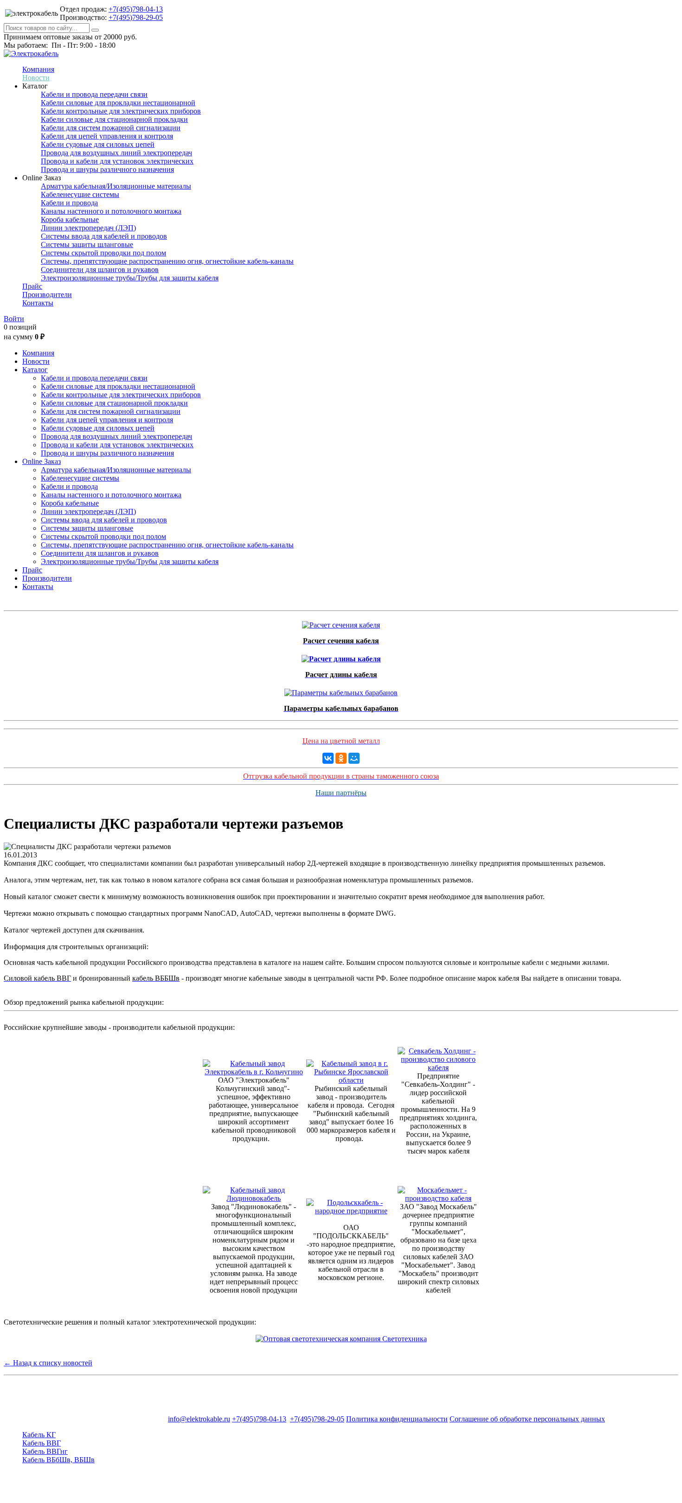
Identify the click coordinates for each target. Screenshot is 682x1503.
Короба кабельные (70, 219)
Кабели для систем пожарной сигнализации (110, 128)
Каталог (35, 370)
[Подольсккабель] (351, 1211)
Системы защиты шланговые (87, 244)
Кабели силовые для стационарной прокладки (114, 119)
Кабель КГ (39, 1435)
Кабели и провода (69, 203)
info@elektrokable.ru (199, 1419)
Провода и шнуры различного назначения (107, 169)
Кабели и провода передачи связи (94, 94)
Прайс (32, 286)
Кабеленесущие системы (80, 194)
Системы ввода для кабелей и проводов (104, 236)
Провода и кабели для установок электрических (117, 161)
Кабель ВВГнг (45, 1451)
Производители (47, 294)
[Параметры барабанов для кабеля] (341, 690)
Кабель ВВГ (41, 1443)
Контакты (37, 303)
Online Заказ (41, 461)
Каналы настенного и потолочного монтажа (111, 211)
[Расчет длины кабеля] (341, 656)
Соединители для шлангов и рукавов (100, 269)
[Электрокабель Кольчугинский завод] (254, 1072)
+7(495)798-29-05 (136, 17)
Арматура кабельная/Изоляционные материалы (116, 186)
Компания (38, 69)
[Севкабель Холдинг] (439, 1068)
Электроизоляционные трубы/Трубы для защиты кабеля (130, 278)
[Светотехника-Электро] (341, 1339)
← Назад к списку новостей (48, 1363)
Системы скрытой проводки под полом (103, 253)
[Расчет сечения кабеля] (341, 623)
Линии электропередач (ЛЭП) (88, 228)
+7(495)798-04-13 (136, 9)
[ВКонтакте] (328, 758)
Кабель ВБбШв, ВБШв (58, 1460)
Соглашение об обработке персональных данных (527, 1419)
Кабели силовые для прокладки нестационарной (118, 103)
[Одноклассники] (341, 758)
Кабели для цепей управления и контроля (107, 136)
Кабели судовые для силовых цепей (97, 144)
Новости (36, 78)
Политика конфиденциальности (397, 1419)
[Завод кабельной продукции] (254, 1198)
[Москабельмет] (439, 1198)
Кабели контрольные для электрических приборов (121, 111)
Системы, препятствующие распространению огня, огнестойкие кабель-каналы (167, 261)
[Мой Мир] (354, 758)
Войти (14, 319)
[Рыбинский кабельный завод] (351, 1080)
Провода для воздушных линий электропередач (116, 153)
